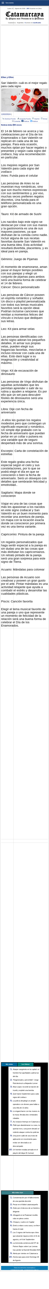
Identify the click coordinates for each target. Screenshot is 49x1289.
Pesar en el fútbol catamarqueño (25, 1205)
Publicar (26, 121)
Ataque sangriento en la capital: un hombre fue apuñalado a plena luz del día (26, 1072)
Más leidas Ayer (17, 1192)
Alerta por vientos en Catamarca (25, 1253)
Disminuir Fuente (10, 119)
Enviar (45, 119)
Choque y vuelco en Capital (23, 1222)
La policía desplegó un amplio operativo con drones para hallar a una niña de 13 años (26, 1104)
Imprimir (37, 119)
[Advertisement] (24, 734)
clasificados (37, 23)
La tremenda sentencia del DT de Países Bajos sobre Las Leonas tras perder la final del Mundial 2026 (26, 1246)
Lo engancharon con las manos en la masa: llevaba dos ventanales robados (26, 1114)
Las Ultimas (26, 1064)
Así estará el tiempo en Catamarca (26, 1122)
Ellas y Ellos (7, 77)
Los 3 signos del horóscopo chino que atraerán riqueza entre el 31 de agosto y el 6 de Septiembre (26, 1235)
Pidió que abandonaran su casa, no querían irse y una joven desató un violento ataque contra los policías (26, 1128)
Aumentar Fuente (25, 119)
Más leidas (9, 1064)
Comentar (17, 121)
